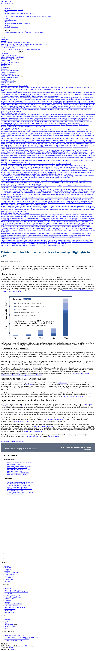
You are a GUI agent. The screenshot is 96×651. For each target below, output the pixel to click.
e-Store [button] (21, 46)
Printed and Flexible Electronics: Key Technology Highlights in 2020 (44, 245)
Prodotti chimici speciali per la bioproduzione (47, 150)
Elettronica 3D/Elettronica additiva (31, 92)
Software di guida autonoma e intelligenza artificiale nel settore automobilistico (58, 189)
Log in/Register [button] (5, 47)
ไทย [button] (23, 49)
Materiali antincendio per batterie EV (25, 233)
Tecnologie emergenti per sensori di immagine (14, 216)
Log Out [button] (25, 46)
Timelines (32, 13)
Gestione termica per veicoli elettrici (66, 235)
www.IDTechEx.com (53, 436)
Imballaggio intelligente (36, 96)
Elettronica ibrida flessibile (14, 182)
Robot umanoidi (66, 191)
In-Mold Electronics (28, 182)
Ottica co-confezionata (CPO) (53, 176)
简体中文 (17, 32)
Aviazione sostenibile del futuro (68, 145)
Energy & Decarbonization (9, 62)
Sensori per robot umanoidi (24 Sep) (15, 635)
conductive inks (62, 383)
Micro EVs (72, 140)
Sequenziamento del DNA (9, 167)
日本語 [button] (8, 49)
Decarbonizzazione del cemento (84, 152)
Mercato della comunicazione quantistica (13, 96)
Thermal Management (7, 81)
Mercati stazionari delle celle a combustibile (27, 160)
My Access (11, 23)
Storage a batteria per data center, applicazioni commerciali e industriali (35, 118)
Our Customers (19, 16)
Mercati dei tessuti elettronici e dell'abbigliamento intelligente (42, 242)
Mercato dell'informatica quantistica (73, 186)
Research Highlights (18, 245)
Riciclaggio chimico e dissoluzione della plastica (21, 99)
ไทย (27, 32)
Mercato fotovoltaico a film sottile (11, 153)
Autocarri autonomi (62, 130)
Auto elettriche (61, 142)
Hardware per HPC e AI (59, 201)
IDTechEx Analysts (30, 16)
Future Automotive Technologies (54, 138)
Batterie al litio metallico (32, 121)
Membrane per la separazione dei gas (51, 153)
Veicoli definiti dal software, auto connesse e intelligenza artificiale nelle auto (35, 145)
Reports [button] (3, 37)
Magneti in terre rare (29, 109)
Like (13, 441)
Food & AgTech (5, 64)
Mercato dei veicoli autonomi (77, 130)
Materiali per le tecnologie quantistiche (27, 108)
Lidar (84, 176)
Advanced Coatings (67, 98)
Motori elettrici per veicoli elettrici (20, 135)
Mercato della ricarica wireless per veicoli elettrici (57, 147)
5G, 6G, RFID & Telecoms (9, 55)
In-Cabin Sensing (76, 191)
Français (36, 32)
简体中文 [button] (13, 49)
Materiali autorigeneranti (42, 109)
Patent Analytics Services (30, 89)
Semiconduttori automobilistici (71, 143)
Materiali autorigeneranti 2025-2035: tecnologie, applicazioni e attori (18, 473)
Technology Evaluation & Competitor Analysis (55, 87)
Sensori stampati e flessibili (63, 182)
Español (41, 32)
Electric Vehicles (6, 60)
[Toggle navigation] (1, 5)
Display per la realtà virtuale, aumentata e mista (78, 215)
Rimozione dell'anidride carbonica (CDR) (43, 152)
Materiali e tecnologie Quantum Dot (11, 109)
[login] (13, 649)
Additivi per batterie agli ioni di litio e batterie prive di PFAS (43, 98)
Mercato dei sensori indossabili (68, 220)
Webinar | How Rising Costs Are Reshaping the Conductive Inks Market (20, 493)
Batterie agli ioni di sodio (8, 125)
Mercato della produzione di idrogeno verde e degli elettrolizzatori (28, 170)
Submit (21, 52)
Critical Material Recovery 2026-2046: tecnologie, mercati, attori (18, 470)
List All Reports (5, 84)
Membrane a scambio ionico (86, 103)
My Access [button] (8, 46)
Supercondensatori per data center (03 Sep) (17, 639)
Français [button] (32, 49)
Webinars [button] (3, 42)
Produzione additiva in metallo (51, 92)
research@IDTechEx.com (34, 436)
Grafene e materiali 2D (8, 103)
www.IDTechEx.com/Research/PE (44, 426)
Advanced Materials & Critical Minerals (12, 57)
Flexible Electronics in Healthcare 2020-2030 (76, 396)
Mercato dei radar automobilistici (24, 189)
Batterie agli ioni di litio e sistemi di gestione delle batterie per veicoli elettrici (36, 120)
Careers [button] (45, 44)
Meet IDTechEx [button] (37, 44)
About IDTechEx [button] (6, 44)
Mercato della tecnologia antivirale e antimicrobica (23, 165)
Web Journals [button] (21, 42)
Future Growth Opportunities (15, 87)
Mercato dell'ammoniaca (26, 150)
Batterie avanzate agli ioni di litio (40, 130)
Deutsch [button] (27, 49)
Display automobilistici (37, 176)
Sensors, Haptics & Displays (9, 77)
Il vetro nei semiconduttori (44, 201)
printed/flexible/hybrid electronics (54, 419)
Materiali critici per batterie (16, 101)
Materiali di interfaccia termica (83, 233)
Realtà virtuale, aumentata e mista (22, 243)
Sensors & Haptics (9, 609)
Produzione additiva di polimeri (69, 92)
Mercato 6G (28, 94)
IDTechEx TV (8, 579)
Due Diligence (18, 89)
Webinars (7, 13)
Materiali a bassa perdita (64, 94)
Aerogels (75, 98)
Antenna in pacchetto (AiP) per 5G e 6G (45, 94)
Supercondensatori (34, 125)
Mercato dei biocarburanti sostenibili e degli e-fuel (72, 160)
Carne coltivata (15, 164)
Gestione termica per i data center (58, 209)
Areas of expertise (13, 86)
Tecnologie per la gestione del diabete (49, 165)
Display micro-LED (21, 177)
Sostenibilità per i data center (48, 160)
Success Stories (23, 86)
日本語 (11, 32)
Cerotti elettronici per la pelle (25, 167)
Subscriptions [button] (5, 39)
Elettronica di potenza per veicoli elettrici (78, 142)
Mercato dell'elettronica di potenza (82, 203)
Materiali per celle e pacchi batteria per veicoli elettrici (25, 106)
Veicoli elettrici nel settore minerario (58, 135)
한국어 (23, 32)
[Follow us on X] (49, 504)
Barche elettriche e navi (74, 133)
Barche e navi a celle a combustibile (11, 138)
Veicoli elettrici (74, 135)
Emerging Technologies (11, 572)
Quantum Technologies (8, 72)
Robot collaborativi (24, 191)
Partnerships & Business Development (80, 87)
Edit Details (18, 23)
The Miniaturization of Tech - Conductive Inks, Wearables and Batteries (19, 489)
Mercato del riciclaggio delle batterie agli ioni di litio (16, 104)
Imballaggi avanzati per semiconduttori (18, 176)
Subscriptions (13, 10)
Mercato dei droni (13, 133)
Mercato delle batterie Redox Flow (20, 123)
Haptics (53, 216)
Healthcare (4, 65)
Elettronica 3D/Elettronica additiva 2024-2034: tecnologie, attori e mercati (19, 467)
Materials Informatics (46, 108)
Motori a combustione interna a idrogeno (44, 155)
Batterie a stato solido (22, 125)
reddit (18, 441)
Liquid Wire (29, 384)
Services (3, 87)
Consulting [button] (4, 41)
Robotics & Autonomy (7, 74)
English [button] (3, 49)
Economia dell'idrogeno (24, 155)
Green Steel (13, 155)
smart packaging (19, 421)
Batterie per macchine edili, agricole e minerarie (64, 116)
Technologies (8, 245)
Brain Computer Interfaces (56, 215)
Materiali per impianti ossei (42, 167)
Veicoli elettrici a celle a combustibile (33, 138)
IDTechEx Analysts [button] (26, 44)
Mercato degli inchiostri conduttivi (76, 99)
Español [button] (37, 49)
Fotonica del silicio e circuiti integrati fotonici (41, 177)
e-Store (25, 23)
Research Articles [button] (12, 42)
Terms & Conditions (10, 626)
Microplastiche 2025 (14, 226)
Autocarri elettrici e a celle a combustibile (55, 133)
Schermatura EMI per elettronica (83, 101)
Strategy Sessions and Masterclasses (49, 89)
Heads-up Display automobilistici (74, 138)
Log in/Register (9, 27)
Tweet (10, 441)
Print (2, 441)
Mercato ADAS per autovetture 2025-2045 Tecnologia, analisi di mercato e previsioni (31, 142)
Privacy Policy (8, 624)
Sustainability (5, 79)
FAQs (6, 628)
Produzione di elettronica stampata (44, 182)
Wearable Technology (7, 82)
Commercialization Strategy (32, 87)
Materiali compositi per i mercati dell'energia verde (50, 99)
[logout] (11, 647)
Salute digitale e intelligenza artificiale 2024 (73, 165)
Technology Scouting (7, 89)
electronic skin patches (20, 406)
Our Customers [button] (15, 44)
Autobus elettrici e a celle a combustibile (30, 133)
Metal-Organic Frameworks (60, 108)
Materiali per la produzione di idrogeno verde (55, 106)
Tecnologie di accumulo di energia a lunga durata (54, 121)
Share (22, 441)
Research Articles (15, 13)
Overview (7, 619)
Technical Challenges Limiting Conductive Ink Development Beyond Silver (20, 483)
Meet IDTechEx (41, 16)
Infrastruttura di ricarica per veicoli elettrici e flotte (70, 131)
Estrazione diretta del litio (47, 101)
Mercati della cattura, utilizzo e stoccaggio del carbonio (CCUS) (63, 221)
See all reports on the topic (87, 92)
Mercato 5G (21, 94)
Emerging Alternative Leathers (64, 101)
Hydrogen (4, 67)
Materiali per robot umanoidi (77, 106)
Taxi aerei (53, 130)
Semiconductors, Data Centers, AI (11, 75)
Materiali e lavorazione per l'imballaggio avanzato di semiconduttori (67, 104)
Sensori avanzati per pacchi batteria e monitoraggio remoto (72, 114)
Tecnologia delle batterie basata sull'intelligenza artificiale (33, 116)
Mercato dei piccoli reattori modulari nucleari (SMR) (67, 157)
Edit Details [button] (15, 46)
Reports (6, 10)
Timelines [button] (28, 42)
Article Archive (9, 576)
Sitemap (6, 623)
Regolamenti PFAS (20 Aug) (13, 640)
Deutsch (30, 32)
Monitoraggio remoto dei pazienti (60, 167)
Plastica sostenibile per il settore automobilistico (64, 109)
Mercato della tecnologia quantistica (22, 187)
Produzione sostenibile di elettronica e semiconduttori (73, 208)
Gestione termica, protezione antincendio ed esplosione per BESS (45, 237)
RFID (27, 96)
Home (2, 245)
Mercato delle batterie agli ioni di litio (71, 120)
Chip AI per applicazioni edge (72, 198)
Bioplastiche (82, 98)
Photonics (4, 69)
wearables (27, 421)
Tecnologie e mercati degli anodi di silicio (68, 123)
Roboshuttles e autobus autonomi (26, 143)
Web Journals (25, 13)
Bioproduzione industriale (70, 103)
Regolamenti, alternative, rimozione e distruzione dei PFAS (37, 164)
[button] (7, 8)
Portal (6, 23)
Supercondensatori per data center (50, 125)
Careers (48, 16)
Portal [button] (2, 46)
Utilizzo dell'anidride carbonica (65, 152)
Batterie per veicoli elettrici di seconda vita (43, 123)
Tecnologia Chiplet (60, 199)
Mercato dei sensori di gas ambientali (39, 216)
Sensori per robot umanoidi (68, 194)
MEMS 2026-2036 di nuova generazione (60, 203)
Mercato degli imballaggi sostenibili (47, 230)
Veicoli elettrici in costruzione (39, 135)
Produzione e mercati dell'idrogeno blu (72, 150)
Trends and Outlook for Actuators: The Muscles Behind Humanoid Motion (18, 486)
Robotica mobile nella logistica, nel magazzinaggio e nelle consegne (62, 192)
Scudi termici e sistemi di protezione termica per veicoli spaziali (33, 103)
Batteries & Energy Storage (9, 59)
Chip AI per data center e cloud (54, 198)
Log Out (29, 23)
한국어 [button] (19, 49)
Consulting (21, 10)
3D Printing (4, 53)
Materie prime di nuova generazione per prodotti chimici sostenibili (32, 157)
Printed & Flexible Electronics (10, 70)
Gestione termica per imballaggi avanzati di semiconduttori (31, 209)
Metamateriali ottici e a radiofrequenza (83, 94)
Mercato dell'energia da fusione (30, 153)
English (6, 32)
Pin (16, 441)
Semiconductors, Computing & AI (14, 607)
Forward (6, 441)
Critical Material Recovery (32, 101)
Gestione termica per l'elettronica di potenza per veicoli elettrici (24, 147)
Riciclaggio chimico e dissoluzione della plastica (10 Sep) (21, 637)
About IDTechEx (9, 16)
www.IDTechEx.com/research (33, 431)
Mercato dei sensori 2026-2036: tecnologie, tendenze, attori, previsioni (20, 463)
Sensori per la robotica (83, 194)
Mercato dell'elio (57, 103)
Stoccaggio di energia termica (69, 125)
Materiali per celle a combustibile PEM (69, 172)
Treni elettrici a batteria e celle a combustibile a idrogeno (39, 131)
